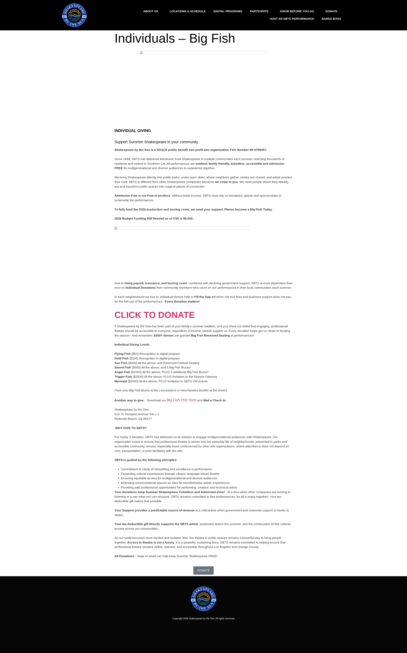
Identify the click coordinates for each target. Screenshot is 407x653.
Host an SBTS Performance (292, 18)
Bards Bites (331, 18)
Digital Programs (227, 11)
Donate (331, 11)
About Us (150, 11)
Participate (259, 11)
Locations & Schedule (188, 11)
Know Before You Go (297, 11)
